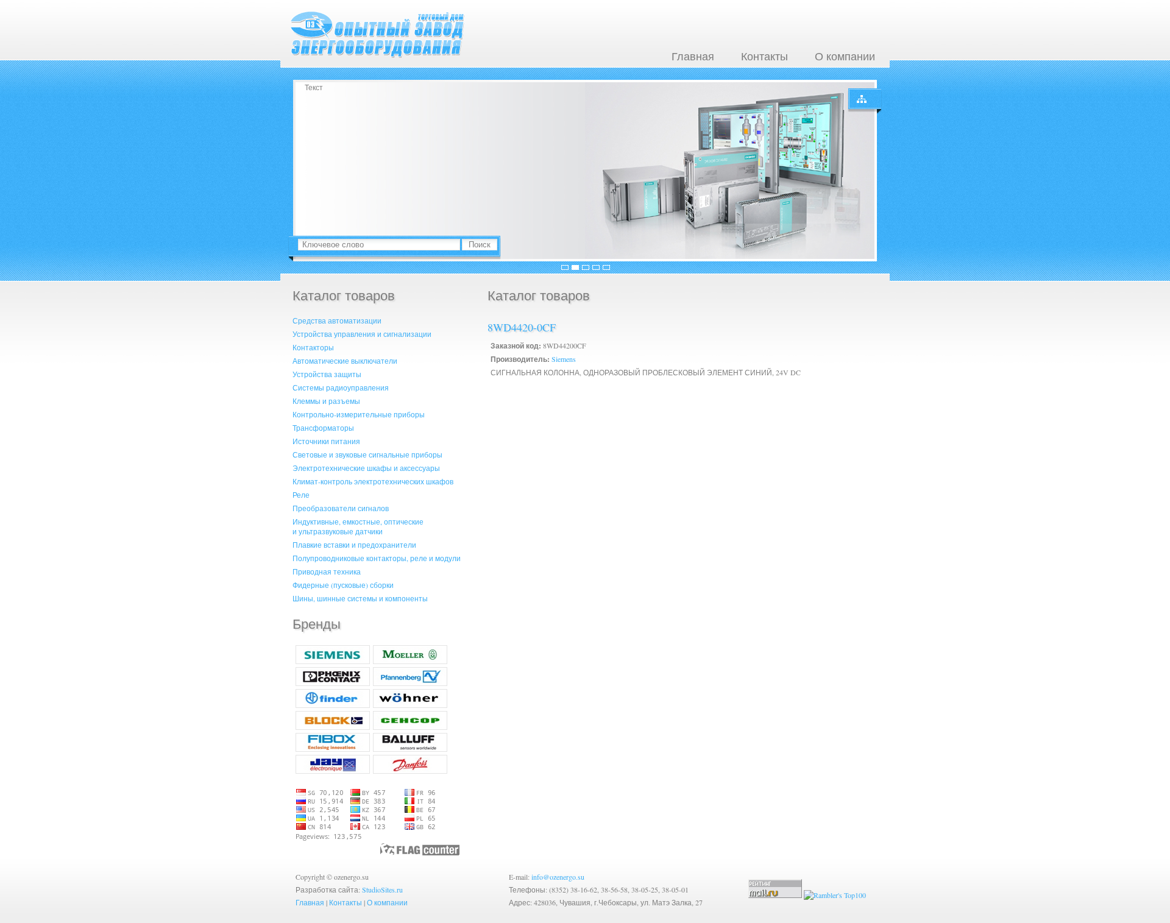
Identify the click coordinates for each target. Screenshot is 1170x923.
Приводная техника (326, 571)
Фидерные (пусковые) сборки (343, 585)
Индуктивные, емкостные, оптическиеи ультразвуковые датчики (358, 526)
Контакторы (313, 347)
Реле (301, 495)
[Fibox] (333, 749)
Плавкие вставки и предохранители (354, 545)
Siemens (563, 359)
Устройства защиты (326, 374)
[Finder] (333, 705)
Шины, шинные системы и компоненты (360, 598)
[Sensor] (410, 727)
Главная (693, 56)
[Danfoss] (410, 771)
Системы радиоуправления (340, 387)
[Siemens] (333, 661)
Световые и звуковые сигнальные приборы (367, 454)
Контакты (764, 56)
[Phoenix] (333, 683)
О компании (845, 56)
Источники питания (326, 441)
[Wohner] (410, 705)
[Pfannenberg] (410, 683)
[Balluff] (410, 749)
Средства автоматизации (336, 320)
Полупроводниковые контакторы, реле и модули (376, 558)
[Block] (333, 727)
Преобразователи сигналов (340, 508)
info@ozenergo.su (557, 877)
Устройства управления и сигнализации (361, 334)
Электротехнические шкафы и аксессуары (366, 468)
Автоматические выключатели (344, 361)
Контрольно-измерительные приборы (358, 414)
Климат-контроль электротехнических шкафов (372, 481)
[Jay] (333, 771)
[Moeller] (410, 661)
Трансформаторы (323, 428)
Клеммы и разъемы (326, 401)
